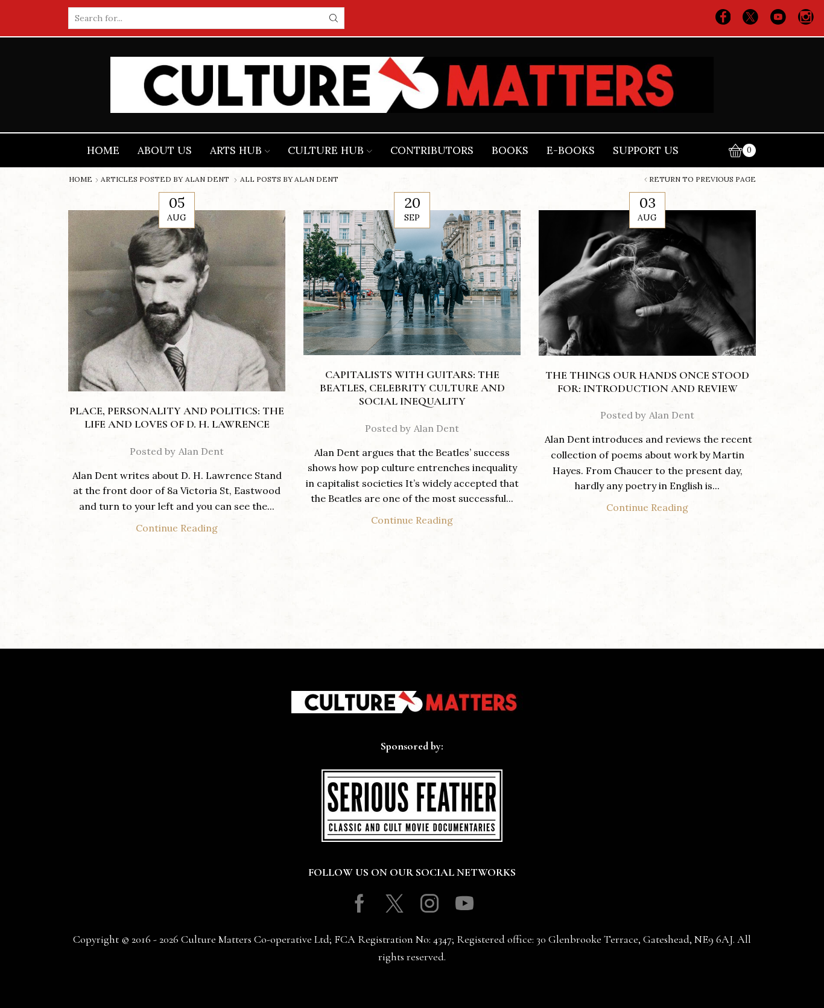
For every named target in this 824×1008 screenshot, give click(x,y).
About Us (165, 150)
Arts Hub (236, 150)
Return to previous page (702, 179)
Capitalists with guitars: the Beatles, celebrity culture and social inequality (412, 388)
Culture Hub (326, 150)
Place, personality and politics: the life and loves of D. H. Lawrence (176, 417)
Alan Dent (207, 179)
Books (510, 150)
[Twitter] (750, 18)
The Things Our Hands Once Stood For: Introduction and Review (647, 381)
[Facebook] (723, 18)
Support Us (646, 150)
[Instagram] (806, 18)
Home (103, 150)
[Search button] (333, 18)
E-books (571, 150)
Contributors (432, 150)
